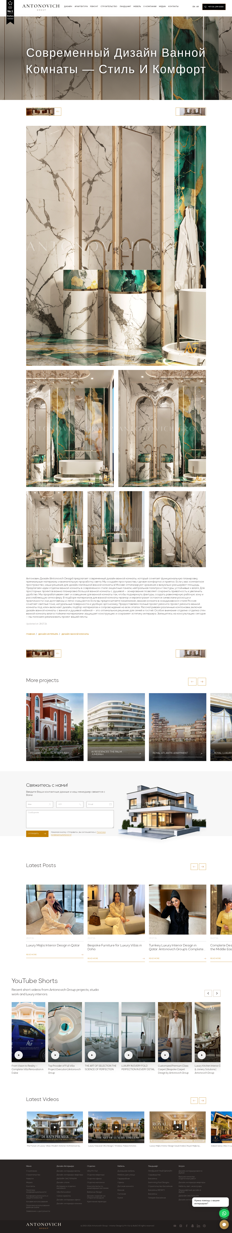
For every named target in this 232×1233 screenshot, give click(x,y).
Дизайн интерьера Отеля (190, 1200)
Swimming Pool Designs (158, 1183)
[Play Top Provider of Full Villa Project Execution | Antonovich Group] (65, 1032)
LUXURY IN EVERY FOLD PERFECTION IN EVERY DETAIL (138, 1068)
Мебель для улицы (126, 1175)
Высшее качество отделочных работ (187, 1178)
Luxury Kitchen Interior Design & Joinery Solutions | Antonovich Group (211, 1069)
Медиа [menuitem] (162, 7)
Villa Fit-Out (92, 1171)
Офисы (121, 1183)
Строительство (33, 1175)
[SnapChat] (192, 1225)
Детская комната (125, 1186)
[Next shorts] (217, 993)
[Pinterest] (204, 1225)
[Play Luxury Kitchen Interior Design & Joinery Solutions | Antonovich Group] (211, 1032)
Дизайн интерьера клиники (69, 1204)
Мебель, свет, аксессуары (190, 1186)
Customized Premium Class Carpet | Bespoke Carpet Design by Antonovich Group (173, 1069)
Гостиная (122, 1194)
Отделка (91, 1166)
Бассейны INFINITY (156, 1190)
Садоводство (154, 1175)
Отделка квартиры (95, 1175)
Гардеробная (124, 1179)
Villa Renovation (64, 1192)
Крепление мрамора (96, 1202)
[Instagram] (180, 1225)
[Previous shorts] (208, 993)
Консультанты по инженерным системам (97, 1187)
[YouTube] (175, 1225)
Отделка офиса (94, 1179)
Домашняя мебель (126, 1171)
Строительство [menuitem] (109, 7)
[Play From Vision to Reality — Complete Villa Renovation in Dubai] (28, 1032)
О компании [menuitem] (150, 7)
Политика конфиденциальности (36, 1191)
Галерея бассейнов (157, 1198)
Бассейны (152, 1179)
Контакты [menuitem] (173, 7)
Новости (30, 1179)
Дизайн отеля (63, 1183)
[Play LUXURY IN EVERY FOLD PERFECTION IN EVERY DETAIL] (138, 1032)
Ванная (121, 1190)
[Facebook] (186, 1225)
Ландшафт (153, 1166)
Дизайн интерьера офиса (68, 1200)
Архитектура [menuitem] (81, 7)
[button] (192, 681)
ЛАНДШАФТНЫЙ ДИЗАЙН (160, 1171)
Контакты (30, 1186)
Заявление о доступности (38, 1211)
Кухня (120, 1198)
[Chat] (224, 1224)
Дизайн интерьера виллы (68, 1171)
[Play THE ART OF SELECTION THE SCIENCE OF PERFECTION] (102, 1032)
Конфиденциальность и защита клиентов (37, 1197)
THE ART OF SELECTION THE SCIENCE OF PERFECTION (100, 1068)
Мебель (121, 1166)
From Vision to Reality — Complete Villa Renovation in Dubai (27, 1069)
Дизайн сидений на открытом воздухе (96, 1197)
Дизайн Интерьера (65, 1166)
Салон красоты (64, 1196)
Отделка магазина (95, 1183)
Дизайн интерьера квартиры (70, 1175)
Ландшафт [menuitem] (125, 7)
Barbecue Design (94, 1192)
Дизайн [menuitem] (68, 7)
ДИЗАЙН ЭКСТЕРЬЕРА (67, 1179)
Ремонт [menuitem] (94, 7)
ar (197, 7)
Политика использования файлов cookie (37, 1206)
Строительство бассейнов (160, 1186)
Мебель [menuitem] (137, 7)
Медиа (29, 1183)
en (194, 7)
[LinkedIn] (198, 1225)
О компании (31, 1171)
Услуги (181, 1166)
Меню (29, 1166)
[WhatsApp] (224, 1213)
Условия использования (37, 1202)
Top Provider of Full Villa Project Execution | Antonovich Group (64, 1069)
